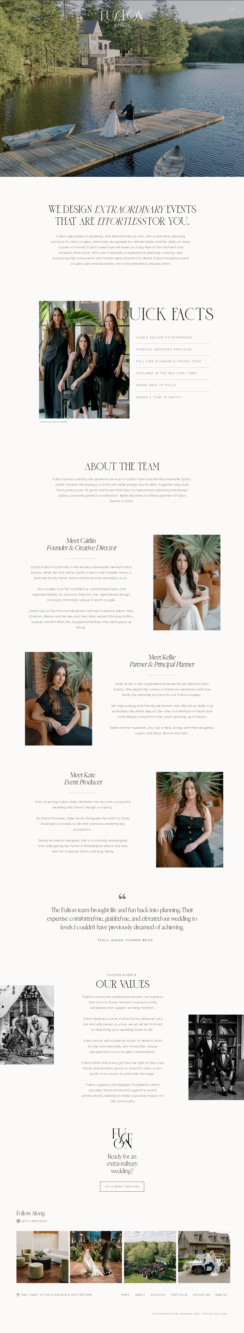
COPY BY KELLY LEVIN (215, 1314)
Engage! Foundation (133, 1085)
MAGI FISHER (60, 422)
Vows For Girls (140, 1068)
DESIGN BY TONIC (190, 1314)
